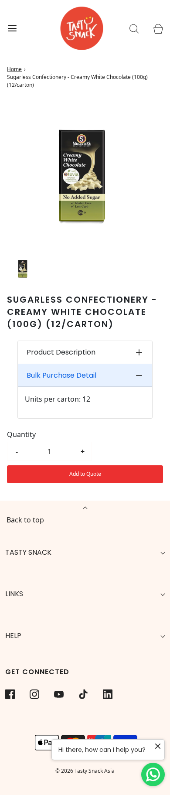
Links (14, 594)
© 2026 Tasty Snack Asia (85, 771)
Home (14, 69)
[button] (23, 268)
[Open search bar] (134, 29)
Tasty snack (28, 552)
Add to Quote (85, 474)
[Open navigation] (12, 29)
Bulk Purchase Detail (61, 375)
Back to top (25, 520)
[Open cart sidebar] (158, 29)
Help (13, 636)
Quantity (21, 434)
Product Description (61, 352)
